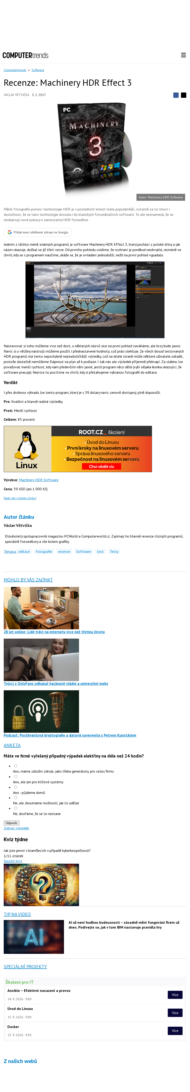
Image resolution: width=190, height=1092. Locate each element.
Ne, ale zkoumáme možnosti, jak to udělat (46, 803)
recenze (64, 551)
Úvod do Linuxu (20, 1008)
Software (38, 70)
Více (175, 994)
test (100, 551)
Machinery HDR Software (38, 480)
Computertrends (15, 70)
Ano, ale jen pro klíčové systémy (38, 782)
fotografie (44, 551)
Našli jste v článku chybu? (20, 498)
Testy (114, 551)
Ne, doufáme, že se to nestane (37, 813)
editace (24, 551)
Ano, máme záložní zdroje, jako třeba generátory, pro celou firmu (63, 771)
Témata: (10, 551)
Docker (13, 1026)
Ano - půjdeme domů (29, 792)
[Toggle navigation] (183, 55)
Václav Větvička (16, 95)
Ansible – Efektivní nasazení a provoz (38, 990)
